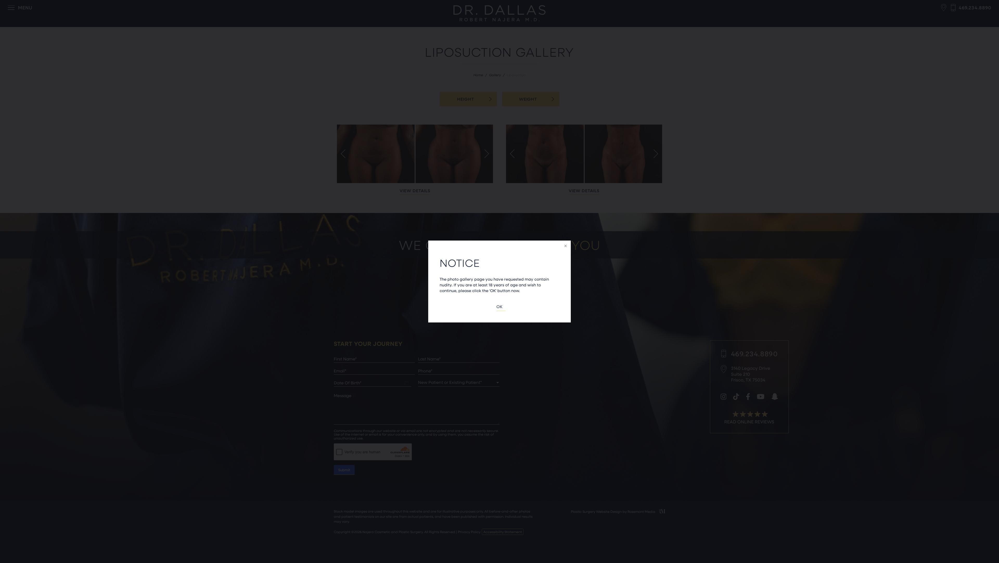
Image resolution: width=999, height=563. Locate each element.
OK (499, 306)
